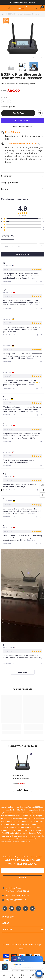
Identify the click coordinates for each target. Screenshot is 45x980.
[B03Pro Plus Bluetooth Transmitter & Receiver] (22, 762)
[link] (11, 727)
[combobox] (41, 245)
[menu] (2, 8)
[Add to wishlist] (40, 113)
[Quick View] (31, 754)
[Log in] (35, 8)
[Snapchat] (25, 908)
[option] (22, 2)
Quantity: (5, 97)
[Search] (8, 8)
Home (3, 14)
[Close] (43, 962)
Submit (22, 877)
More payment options (22, 126)
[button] (37, 57)
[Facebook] (4, 908)
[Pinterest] (18, 908)
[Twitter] (32, 908)
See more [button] (31, 278)
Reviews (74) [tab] (7, 236)
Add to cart (18, 113)
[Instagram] (11, 908)
